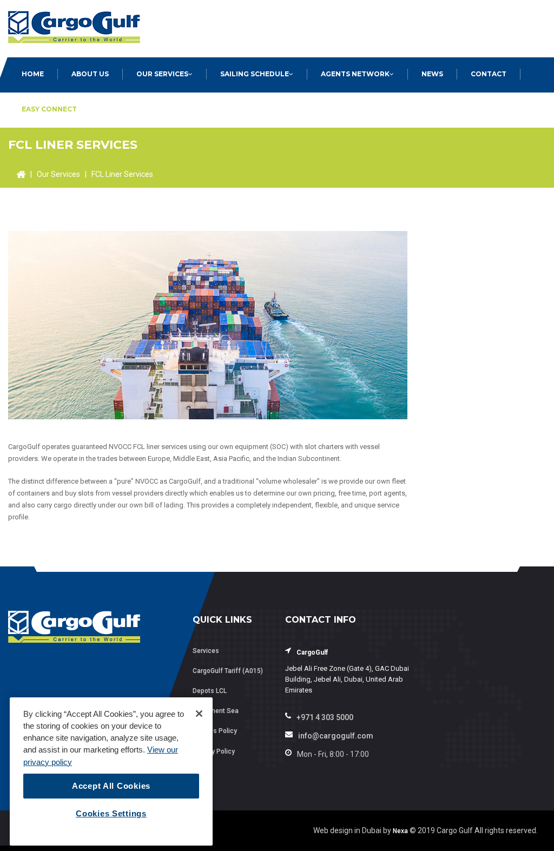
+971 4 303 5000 (324, 717)
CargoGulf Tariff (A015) (228, 671)
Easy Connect (49, 109)
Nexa (400, 831)
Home (33, 74)
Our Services (162, 74)
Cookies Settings (111, 813)
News (432, 74)
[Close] (199, 713)
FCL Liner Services (122, 174)
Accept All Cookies (111, 786)
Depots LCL (210, 691)
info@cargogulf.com (335, 735)
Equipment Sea (216, 711)
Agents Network (355, 74)
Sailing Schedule (254, 74)
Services (206, 651)
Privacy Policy (214, 751)
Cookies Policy (215, 731)
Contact (488, 74)
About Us (90, 74)
